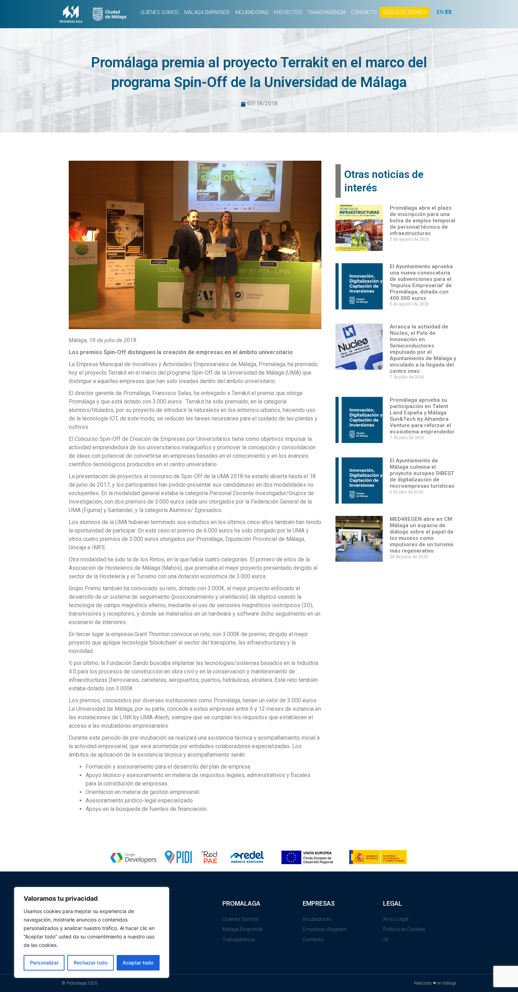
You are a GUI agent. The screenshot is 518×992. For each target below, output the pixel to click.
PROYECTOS (288, 12)
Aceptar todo (138, 963)
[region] (91, 932)
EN (440, 11)
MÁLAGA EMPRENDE (206, 12)
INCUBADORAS (251, 12)
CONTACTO (363, 12)
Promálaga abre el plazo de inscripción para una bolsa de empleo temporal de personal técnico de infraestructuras (422, 220)
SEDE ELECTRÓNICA (404, 12)
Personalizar (44, 963)
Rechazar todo (90, 963)
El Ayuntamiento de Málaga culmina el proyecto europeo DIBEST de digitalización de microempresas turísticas (422, 473)
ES (448, 11)
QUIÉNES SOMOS (159, 12)
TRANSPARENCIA (326, 12)
